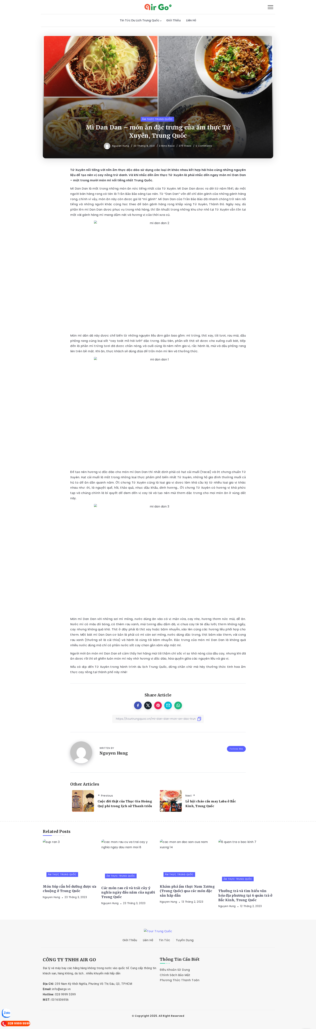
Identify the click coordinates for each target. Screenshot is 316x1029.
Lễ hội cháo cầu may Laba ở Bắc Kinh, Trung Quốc (210, 803)
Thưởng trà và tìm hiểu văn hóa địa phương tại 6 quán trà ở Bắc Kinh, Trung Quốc (245, 895)
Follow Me (236, 748)
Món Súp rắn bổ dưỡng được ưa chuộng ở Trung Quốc (69, 889)
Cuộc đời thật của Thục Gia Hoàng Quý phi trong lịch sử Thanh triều (125, 803)
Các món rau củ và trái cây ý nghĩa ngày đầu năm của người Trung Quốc (128, 892)
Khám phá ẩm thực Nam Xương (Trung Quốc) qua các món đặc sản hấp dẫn (187, 891)
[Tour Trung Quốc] (158, 7)
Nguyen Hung (121, 145)
